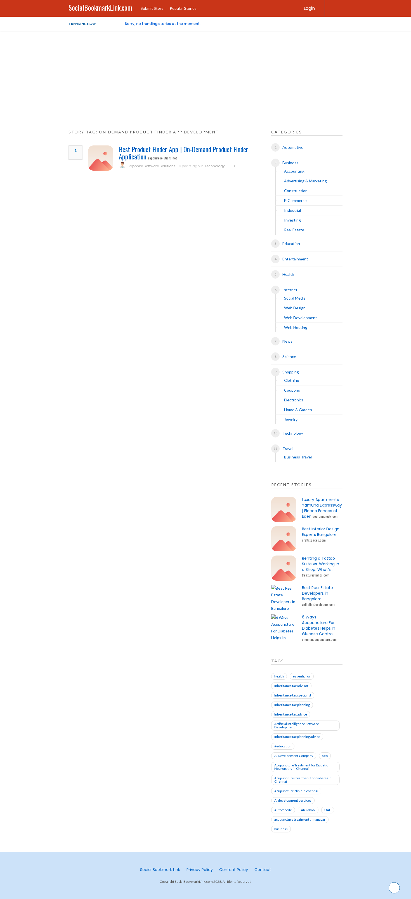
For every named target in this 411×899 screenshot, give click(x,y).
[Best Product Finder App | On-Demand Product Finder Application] (100, 158)
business (281, 829)
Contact (262, 870)
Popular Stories (183, 8)
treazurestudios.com (315, 575)
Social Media (295, 298)
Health (288, 274)
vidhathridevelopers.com (318, 604)
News (287, 341)
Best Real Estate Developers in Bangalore (317, 593)
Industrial (292, 210)
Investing (292, 220)
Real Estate (294, 229)
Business (290, 162)
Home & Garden (298, 409)
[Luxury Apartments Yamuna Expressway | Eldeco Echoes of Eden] (283, 509)
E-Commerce (295, 200)
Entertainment (295, 258)
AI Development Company (293, 756)
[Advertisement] (205, 73)
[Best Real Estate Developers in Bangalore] (283, 597)
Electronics (294, 399)
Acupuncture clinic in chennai (296, 791)
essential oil (302, 676)
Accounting (294, 171)
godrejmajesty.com (325, 516)
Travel (287, 448)
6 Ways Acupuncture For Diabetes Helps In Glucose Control (318, 625)
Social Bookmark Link (160, 870)
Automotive (292, 147)
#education (282, 746)
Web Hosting (295, 327)
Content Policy (233, 870)
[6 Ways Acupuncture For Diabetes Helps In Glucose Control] (283, 626)
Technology (214, 166)
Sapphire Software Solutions (151, 166)
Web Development (300, 317)
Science (289, 356)
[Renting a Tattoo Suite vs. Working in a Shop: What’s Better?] (283, 568)
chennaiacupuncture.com (319, 639)
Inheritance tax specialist (292, 695)
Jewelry (290, 419)
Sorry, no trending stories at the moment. (162, 23)
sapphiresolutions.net (162, 158)
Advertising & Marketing (305, 180)
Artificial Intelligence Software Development (296, 725)
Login (309, 8)
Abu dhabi (308, 810)
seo (325, 756)
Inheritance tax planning (292, 705)
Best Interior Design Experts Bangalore (320, 531)
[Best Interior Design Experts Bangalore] (283, 538)
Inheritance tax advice (290, 714)
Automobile (283, 810)
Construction (296, 190)
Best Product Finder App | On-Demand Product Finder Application (183, 152)
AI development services (292, 800)
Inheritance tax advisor (291, 686)
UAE (327, 810)
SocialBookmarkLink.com (100, 7)
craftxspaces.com (314, 540)
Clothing (291, 380)
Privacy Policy (199, 870)
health (279, 676)
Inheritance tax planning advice (297, 737)
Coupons (292, 390)
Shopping (290, 372)
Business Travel (298, 457)
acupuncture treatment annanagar (299, 819)
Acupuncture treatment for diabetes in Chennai (303, 779)
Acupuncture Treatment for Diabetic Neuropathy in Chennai (301, 767)
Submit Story (152, 8)
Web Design (295, 307)
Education (291, 243)
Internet (289, 289)
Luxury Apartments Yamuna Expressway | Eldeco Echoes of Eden (322, 508)
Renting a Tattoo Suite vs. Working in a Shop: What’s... (320, 564)
